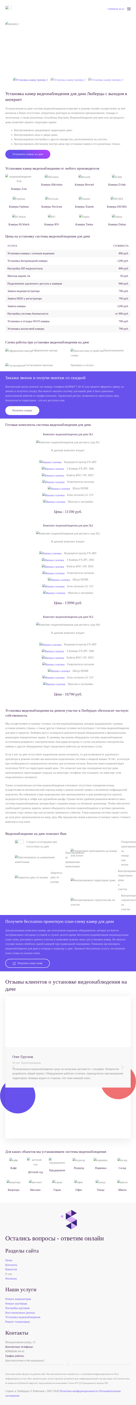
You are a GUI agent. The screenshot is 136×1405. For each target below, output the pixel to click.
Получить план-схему (30, 963)
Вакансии (11, 1269)
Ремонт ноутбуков (16, 1303)
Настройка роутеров (17, 1308)
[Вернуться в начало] (8, 9)
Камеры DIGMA (117, 206)
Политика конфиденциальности (79, 1391)
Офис (78, 1189)
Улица (100, 1189)
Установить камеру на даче (27, 154)
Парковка (100, 1168)
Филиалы (11, 1278)
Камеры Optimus (19, 206)
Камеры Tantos (84, 224)
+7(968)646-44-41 (115, 9)
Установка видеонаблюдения (22, 1317)
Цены (8, 1260)
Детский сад (35, 1172)
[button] (129, 9)
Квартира (13, 1189)
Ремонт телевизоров (17, 1321)
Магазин (35, 1189)
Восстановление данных (20, 1312)
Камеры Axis (19, 188)
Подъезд (79, 1168)
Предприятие (57, 1170)
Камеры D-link (117, 184)
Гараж (57, 1189)
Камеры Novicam (51, 206)
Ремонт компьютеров (18, 1298)
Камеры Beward (84, 184)
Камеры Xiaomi (84, 206)
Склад (122, 1168)
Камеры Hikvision (51, 184)
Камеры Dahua (117, 224)
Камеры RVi (51, 224)
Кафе (13, 1168)
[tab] (30, 79)
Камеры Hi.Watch (18, 224)
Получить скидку (22, 410)
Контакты (11, 1264)
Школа (122, 1189)
